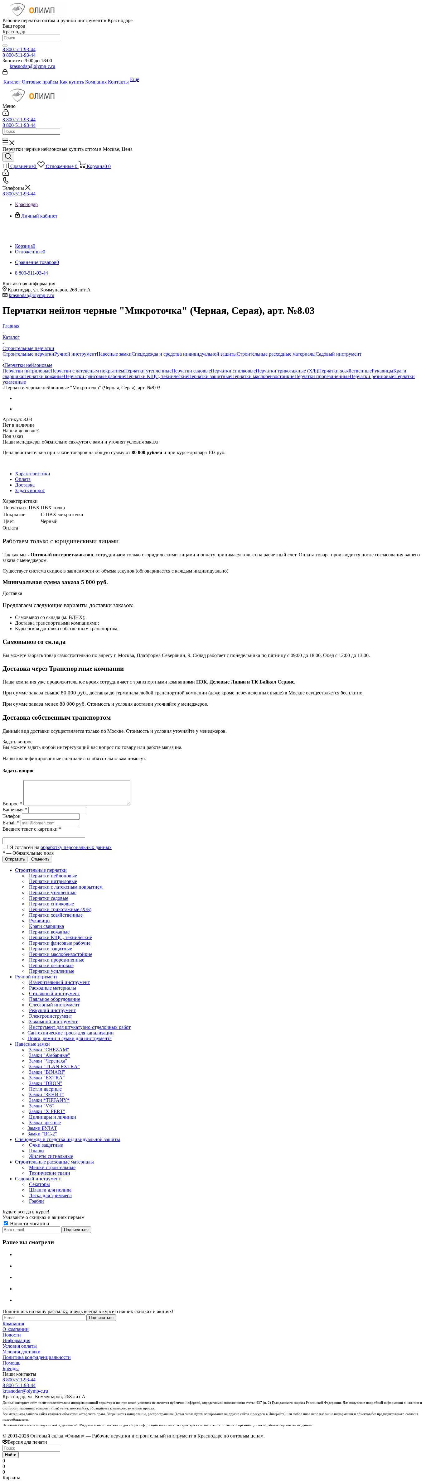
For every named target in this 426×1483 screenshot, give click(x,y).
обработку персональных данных (76, 847)
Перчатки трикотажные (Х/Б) (287, 370)
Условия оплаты (19, 1346)
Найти (10, 1454)
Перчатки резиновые (372, 376)
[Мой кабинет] (4, 72)
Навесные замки (114, 354)
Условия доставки (21, 1351)
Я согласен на (61, 847)
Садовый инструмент (338, 354)
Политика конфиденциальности (36, 1357)
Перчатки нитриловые (26, 370)
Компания (13, 1323)
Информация (16, 1340)
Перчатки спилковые (233, 370)
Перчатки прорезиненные (322, 376)
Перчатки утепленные (148, 370)
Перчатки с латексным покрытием (87, 370)
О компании (15, 1329)
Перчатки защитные (209, 376)
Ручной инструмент (75, 354)
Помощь (11, 1362)
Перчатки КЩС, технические (156, 376)
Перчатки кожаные (43, 376)
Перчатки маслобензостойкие (262, 376)
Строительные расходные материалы (276, 354)
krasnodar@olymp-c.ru (32, 66)
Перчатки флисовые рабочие (94, 376)
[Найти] (4, 45)
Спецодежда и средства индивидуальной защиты (184, 354)
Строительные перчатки (28, 354)
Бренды (10, 1368)
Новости (11, 1334)
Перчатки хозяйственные (345, 370)
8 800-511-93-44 (19, 49)
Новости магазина (29, 1223)
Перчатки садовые (191, 370)
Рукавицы (382, 370)
